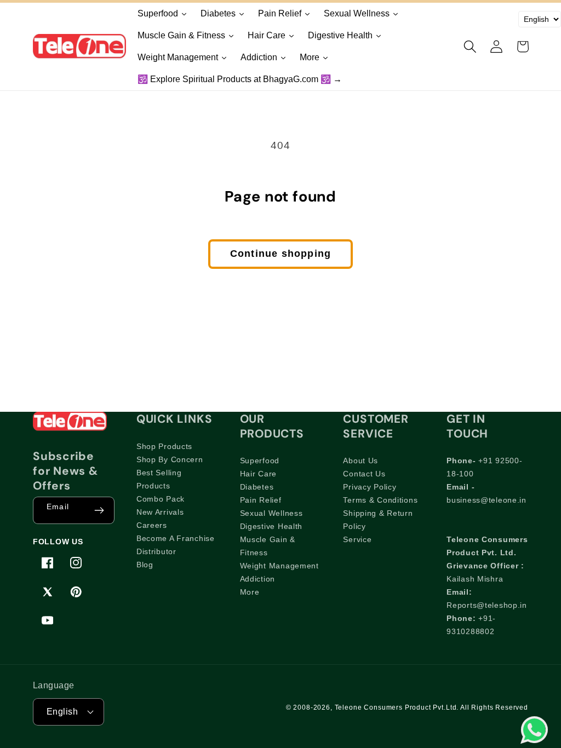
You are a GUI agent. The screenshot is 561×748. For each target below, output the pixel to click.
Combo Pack (160, 498)
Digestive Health (271, 526)
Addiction (257, 578)
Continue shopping (280, 253)
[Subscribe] (99, 510)
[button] (470, 46)
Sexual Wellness (271, 513)
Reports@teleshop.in (486, 605)
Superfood (259, 460)
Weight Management (279, 565)
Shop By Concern (169, 459)
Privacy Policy (369, 486)
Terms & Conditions (380, 500)
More (250, 592)
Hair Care (258, 473)
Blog (144, 564)
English (62, 711)
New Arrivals (160, 512)
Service (357, 539)
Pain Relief (261, 500)
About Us (360, 460)
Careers (151, 525)
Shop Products (164, 446)
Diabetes (257, 486)
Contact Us (364, 473)
